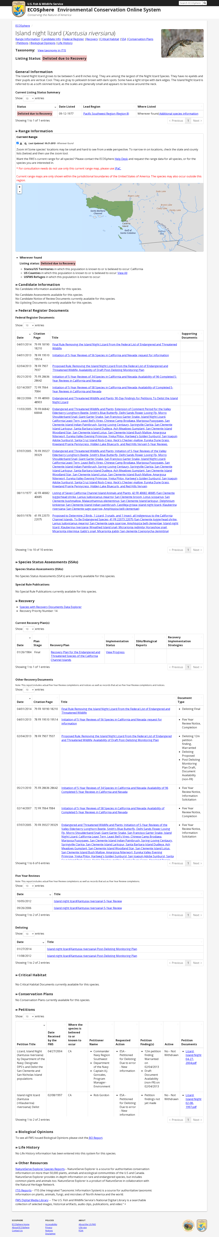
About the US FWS (87, 1224)
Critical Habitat (109, 39)
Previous (177, 121)
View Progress (115, 652)
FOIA (81, 1230)
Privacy (48, 1227)
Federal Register (73, 39)
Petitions (22, 43)
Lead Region (91, 106)
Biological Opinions (43, 43)
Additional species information (178, 113)
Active (169, 1044)
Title (55, 337)
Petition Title (26, 1044)
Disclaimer (50, 1233)
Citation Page (39, 335)
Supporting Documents (189, 335)
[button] (21, 143)
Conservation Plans (140, 39)
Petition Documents (189, 1042)
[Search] (204, 3)
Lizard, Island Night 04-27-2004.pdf (193, 1057)
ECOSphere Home (20, 1224)
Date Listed (67, 106)
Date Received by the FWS (54, 1038)
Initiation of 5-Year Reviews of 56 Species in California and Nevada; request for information (110, 355)
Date (20, 337)
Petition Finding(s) (147, 1042)
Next (196, 121)
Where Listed (147, 106)
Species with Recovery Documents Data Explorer (51, 607)
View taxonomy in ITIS (52, 50)
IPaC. (118, 168)
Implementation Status (117, 643)
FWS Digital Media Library (31, 1200)
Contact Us (17, 1230)
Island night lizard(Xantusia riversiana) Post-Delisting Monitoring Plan (92, 949)
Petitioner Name (96, 1042)
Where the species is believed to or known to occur (75, 1034)
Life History (65, 43)
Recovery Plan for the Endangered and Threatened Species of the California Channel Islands (75, 656)
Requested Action (123, 1042)
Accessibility (51, 1224)
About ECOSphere (20, 1227)
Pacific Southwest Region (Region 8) (106, 113)
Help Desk (121, 159)
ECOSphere (22, 26)
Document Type (185, 700)
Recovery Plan (59, 645)
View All (122, 273)
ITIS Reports (23, 1190)
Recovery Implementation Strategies (179, 641)
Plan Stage (38, 643)
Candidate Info (51, 39)
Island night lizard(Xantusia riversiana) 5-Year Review (88, 901)
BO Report (95, 1138)
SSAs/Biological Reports (146, 643)
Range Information (27, 39)
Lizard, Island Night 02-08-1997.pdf (193, 1101)
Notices (49, 1230)
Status (21, 106)
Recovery (92, 39)
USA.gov (83, 1227)
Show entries (29, 98)
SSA (123, 39)
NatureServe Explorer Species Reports (40, 1169)
